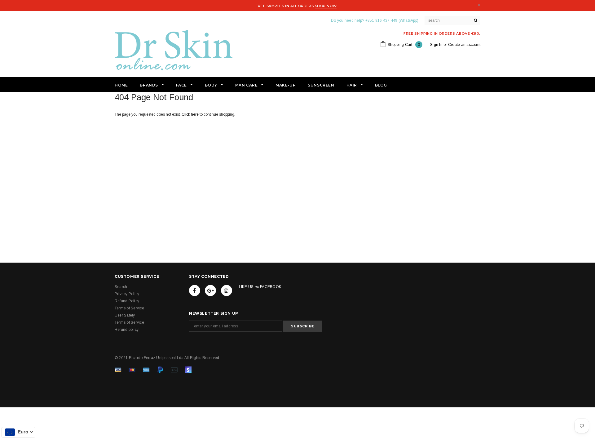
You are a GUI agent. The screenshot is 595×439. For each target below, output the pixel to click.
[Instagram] (226, 290)
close (479, 5)
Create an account (464, 44)
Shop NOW (326, 6)
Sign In (436, 44)
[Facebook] (194, 290)
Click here (191, 114)
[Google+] (210, 290)
